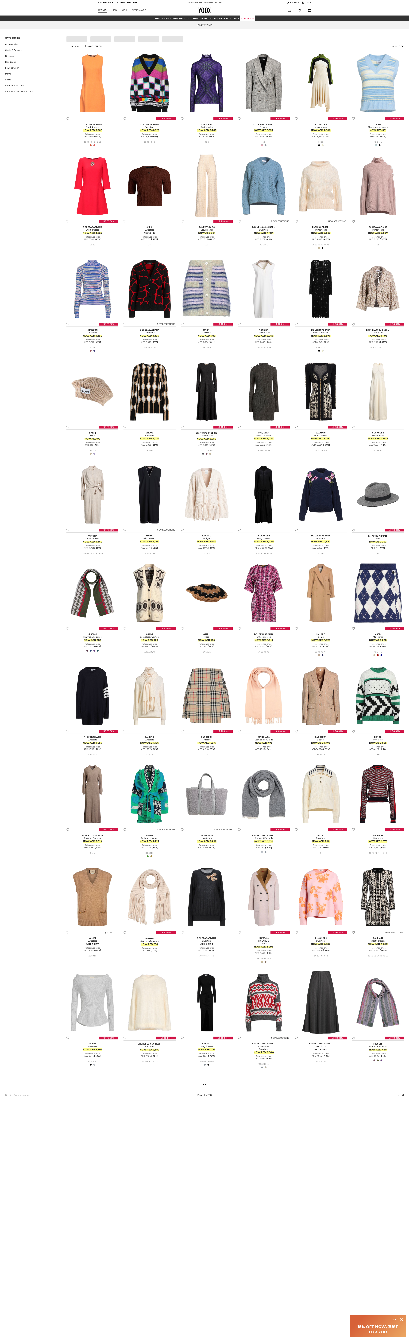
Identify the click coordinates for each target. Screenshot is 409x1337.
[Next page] (387, 1095)
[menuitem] (102, 10)
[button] (34, 44)
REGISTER (295, 2)
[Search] (289, 10)
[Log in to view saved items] (299, 10)
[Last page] (401, 1095)
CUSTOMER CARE (128, 2)
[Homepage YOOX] (204, 10)
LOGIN (306, 3)
